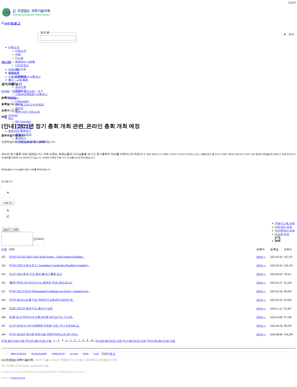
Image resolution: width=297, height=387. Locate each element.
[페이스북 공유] (285, 223)
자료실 (12, 97)
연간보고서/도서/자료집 (29, 104)
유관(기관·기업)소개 (27, 111)
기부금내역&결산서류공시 (31, 94)
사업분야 (20, 76)
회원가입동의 (23, 134)
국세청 (85, 354)
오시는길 (20, 68)
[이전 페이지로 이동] (38, 340)
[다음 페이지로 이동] (109, 340)
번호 (4, 249)
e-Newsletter (22, 101)
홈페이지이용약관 (18, 354)
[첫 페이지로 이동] (13, 340)
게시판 (17, 91)
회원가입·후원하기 (19, 130)
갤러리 (19, 108)
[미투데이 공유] (285, 230)
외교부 (96, 354)
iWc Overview (23, 121)
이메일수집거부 (58, 354)
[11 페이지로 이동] (134, 340)
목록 (16, 229)
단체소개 (13, 47)
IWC (11, 118)
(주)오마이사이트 (18, 378)
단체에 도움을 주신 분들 (30, 141)
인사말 (19, 58)
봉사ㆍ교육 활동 (18, 79)
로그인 (291, 34)
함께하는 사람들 (25, 61)
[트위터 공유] (283, 227)
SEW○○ (261, 256)
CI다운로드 (22, 65)
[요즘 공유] (282, 234)
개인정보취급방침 (38, 354)
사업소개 (13, 72)
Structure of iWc (24, 124)
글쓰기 (6, 229)
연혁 (18, 54)
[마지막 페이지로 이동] (160, 340)
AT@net (13, 115)
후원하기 (20, 138)
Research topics (23, 127)
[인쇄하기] (277, 240)
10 (92, 340)
